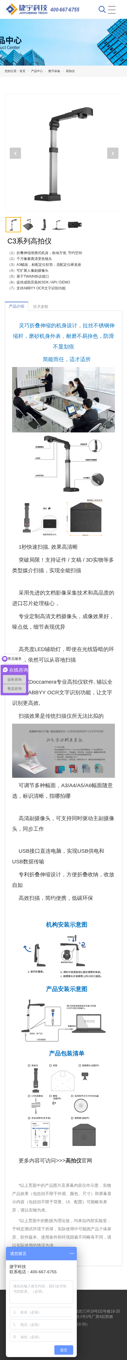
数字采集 (54, 71)
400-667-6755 (65, 9)
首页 (22, 71)
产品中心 (37, 71)
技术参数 (40, 306)
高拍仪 (70, 71)
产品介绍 (16, 306)
